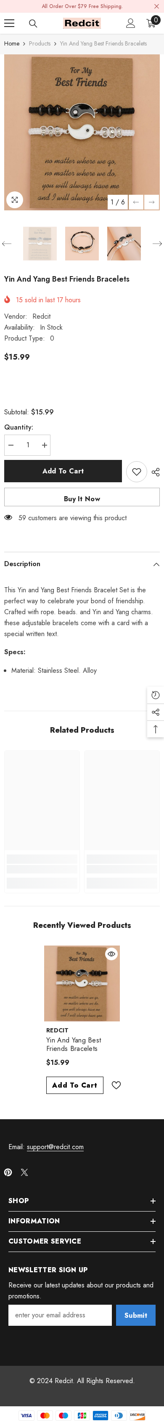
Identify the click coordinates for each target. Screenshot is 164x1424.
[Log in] (130, 23)
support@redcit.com (55, 1147)
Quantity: (18, 427)
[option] (82, 132)
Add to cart (63, 471)
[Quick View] (111, 954)
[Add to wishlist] (136, 471)
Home (11, 43)
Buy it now (82, 499)
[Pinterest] (8, 1172)
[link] (42, 869)
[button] (136, 202)
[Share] (153, 472)
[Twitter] (24, 1172)
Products (39, 43)
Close (156, 6)
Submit (135, 1315)
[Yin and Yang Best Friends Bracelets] (82, 983)
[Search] (33, 24)
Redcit (41, 316)
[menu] (9, 23)
